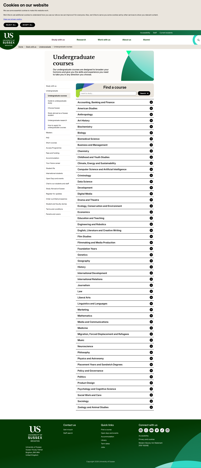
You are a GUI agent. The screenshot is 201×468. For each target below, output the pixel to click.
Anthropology (85, 114)
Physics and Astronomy (91, 358)
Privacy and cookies (147, 439)
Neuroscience (85, 346)
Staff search (68, 433)
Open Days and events (55, 178)
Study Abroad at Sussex (55, 189)
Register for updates (54, 194)
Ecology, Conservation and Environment (100, 206)
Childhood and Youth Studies (94, 157)
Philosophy (84, 352)
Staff (155, 33)
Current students (166, 33)
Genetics (83, 254)
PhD (47, 138)
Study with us (58, 39)
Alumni (146, 39)
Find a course (106, 430)
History (82, 266)
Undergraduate (52, 91)
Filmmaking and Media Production (96, 242)
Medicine (83, 328)
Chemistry (83, 151)
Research (81, 39)
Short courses (51, 143)
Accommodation (52, 158)
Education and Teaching (91, 218)
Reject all (11, 25)
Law (80, 291)
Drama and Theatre (88, 199)
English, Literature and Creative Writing (99, 230)
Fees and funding (52, 153)
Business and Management (93, 144)
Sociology (83, 401)
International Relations (90, 279)
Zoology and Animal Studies (93, 407)
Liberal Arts (84, 297)
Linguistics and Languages (92, 303)
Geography (84, 260)
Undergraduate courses (57, 96)
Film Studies (84, 236)
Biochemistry (85, 126)
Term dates (105, 444)
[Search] (197, 40)
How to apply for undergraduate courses (57, 126)
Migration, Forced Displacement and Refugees (103, 334)
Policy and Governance (90, 370)
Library (104, 440)
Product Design (86, 382)
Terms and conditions (54, 209)
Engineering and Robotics (92, 224)
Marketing (83, 309)
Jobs (103, 447)
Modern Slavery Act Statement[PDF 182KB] (150, 444)
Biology (82, 132)
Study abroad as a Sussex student (58, 114)
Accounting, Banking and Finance (96, 102)
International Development (92, 273)
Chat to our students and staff (57, 184)
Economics (84, 212)
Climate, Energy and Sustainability (97, 163)
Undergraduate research (57, 120)
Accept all (28, 25)
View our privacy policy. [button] (12, 19)
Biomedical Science (89, 138)
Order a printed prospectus (56, 199)
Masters (49, 133)
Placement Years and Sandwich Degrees (100, 364)
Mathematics (85, 315)
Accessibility (145, 33)
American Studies (87, 108)
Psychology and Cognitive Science (97, 388)
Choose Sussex (54, 108)
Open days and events (109, 433)
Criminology (84, 175)
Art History (84, 120)
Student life (50, 168)
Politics (82, 376)
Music (81, 340)
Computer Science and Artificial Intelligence (102, 169)
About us (126, 39)
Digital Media (85, 193)
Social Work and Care (89, 395)
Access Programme (53, 148)
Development (85, 187)
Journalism (84, 285)
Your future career (53, 163)
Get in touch (68, 430)
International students (54, 173)
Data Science (85, 181)
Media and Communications (93, 321)
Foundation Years (87, 248)
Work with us (104, 39)
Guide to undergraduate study (57, 102)
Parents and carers (53, 214)
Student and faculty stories (56, 204)
